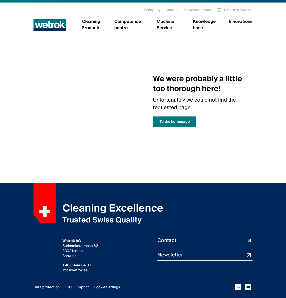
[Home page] (49, 25)
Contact (172, 10)
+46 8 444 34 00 (76, 265)
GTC (68, 287)
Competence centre (127, 24)
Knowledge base (204, 24)
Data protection (46, 287)
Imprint (83, 287)
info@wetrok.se (75, 270)
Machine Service (165, 24)
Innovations (241, 21)
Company (152, 10)
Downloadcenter (197, 10)
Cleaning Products (91, 24)
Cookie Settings (107, 287)
